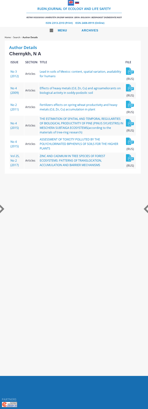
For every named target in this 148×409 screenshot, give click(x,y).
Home (8, 37)
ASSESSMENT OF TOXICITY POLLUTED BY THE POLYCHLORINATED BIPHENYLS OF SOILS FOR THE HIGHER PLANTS (79, 143)
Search (16, 37)
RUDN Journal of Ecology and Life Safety (74, 13)
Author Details (30, 37)
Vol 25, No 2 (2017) (14, 160)
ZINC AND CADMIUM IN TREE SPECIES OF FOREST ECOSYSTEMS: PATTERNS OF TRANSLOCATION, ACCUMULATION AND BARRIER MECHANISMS (72, 160)
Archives (90, 30)
